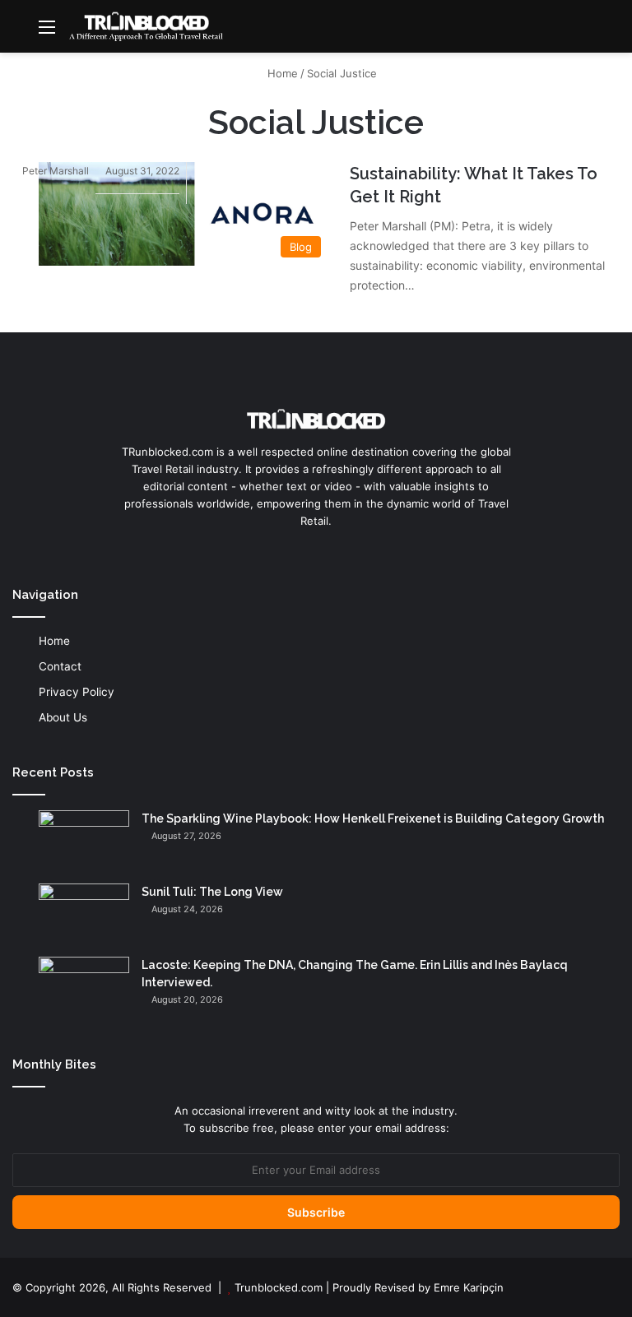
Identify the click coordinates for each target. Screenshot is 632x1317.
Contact (60, 666)
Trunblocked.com (279, 1287)
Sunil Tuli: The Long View (212, 891)
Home (281, 73)
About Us (63, 717)
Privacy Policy (76, 691)
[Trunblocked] (145, 26)
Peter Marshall (55, 171)
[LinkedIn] (316, 552)
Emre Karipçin (469, 1287)
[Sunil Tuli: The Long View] (84, 914)
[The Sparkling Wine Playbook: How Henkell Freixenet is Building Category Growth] (84, 841)
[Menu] (47, 32)
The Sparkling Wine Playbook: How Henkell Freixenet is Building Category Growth (373, 818)
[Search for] (611, 32)
